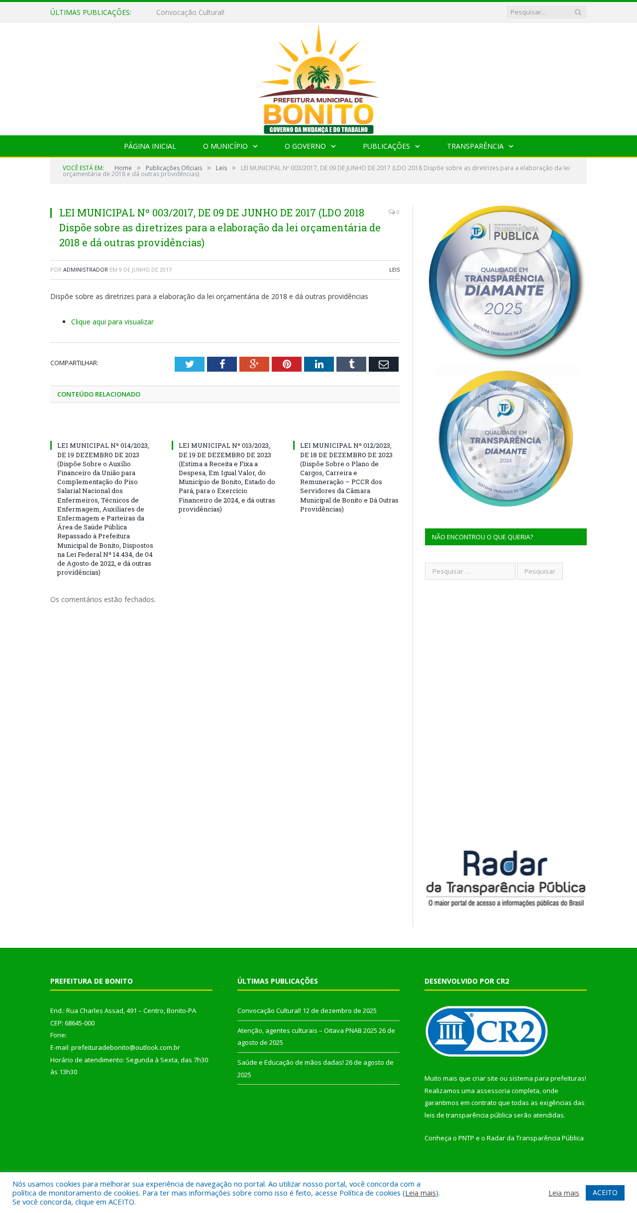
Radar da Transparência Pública (535, 1137)
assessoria (493, 1090)
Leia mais (420, 1193)
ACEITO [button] (605, 1192)
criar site (485, 1078)
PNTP (466, 1137)
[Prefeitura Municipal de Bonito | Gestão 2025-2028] (318, 77)
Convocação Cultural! (269, 1010)
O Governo (305, 146)
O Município (225, 146)
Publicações (386, 146)
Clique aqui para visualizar (112, 321)
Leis (394, 269)
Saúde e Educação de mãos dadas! (290, 1062)
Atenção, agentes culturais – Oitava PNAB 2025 (233, 12)
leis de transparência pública (468, 1115)
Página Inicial (150, 146)
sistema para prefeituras (547, 1078)
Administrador (85, 269)
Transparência (475, 146)
